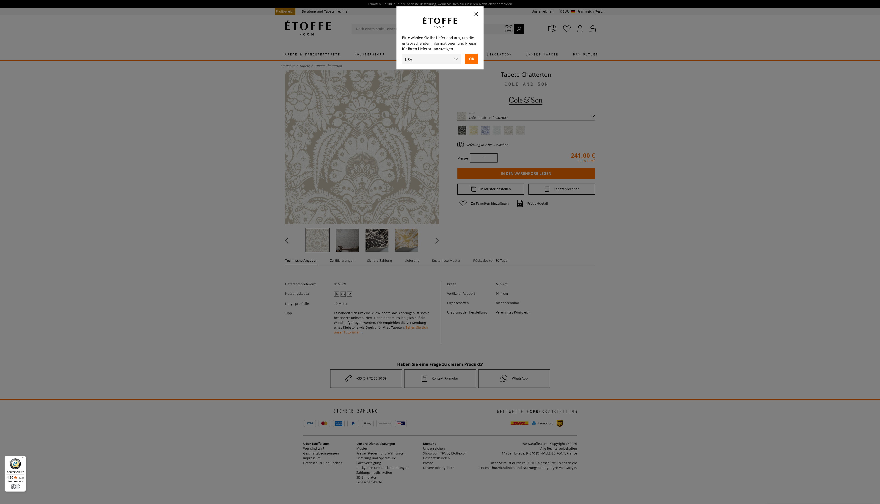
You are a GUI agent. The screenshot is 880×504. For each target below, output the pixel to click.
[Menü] (23, 458)
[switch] (15, 486)
